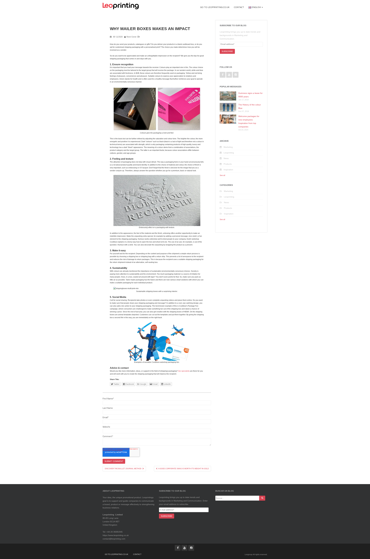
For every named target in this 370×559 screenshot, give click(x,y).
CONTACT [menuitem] (239, 7)
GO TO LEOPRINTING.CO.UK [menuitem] (215, 7)
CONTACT (137, 554)
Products (228, 164)
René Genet (131, 37)
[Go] (262, 498)
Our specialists (184, 371)
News (226, 158)
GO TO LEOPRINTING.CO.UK (116, 554)
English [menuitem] (256, 7)
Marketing (228, 147)
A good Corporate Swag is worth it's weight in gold (183, 469)
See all (222, 175)
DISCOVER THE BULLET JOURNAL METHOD (123, 469)
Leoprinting (229, 153)
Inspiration (228, 169)
